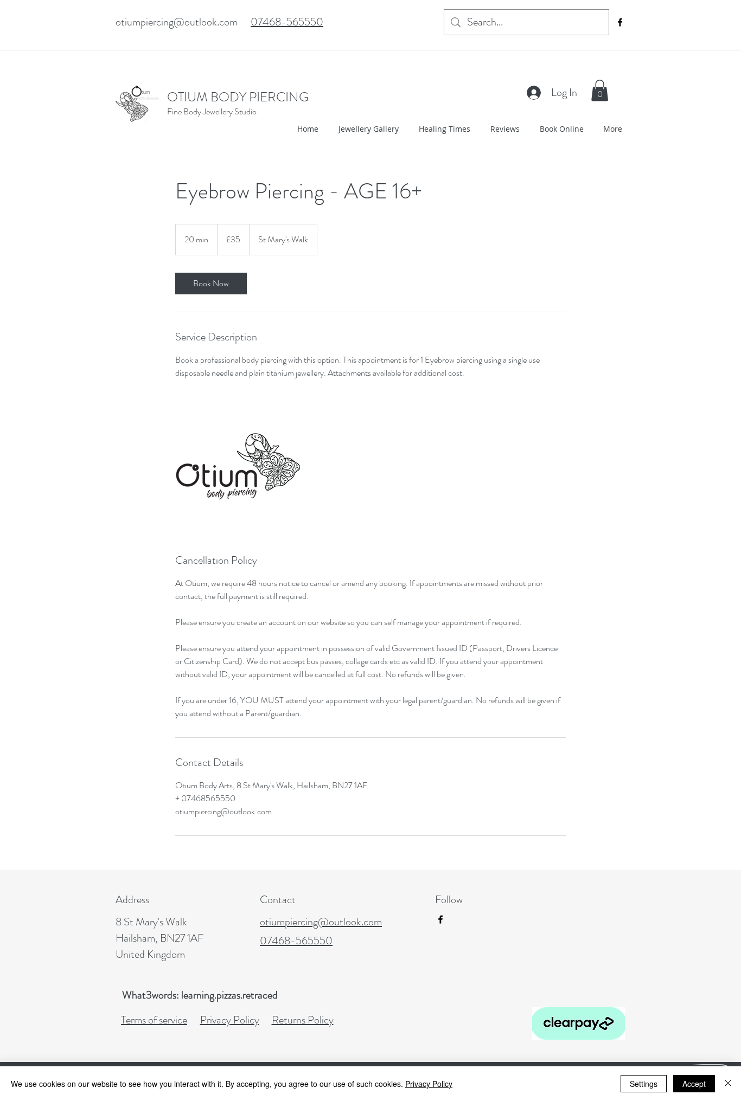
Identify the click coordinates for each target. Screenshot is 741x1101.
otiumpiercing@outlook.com (177, 22)
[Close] (727, 1083)
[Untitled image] (238, 466)
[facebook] (620, 22)
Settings (643, 1083)
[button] (600, 90)
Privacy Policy (428, 1083)
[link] (211, 283)
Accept (694, 1083)
